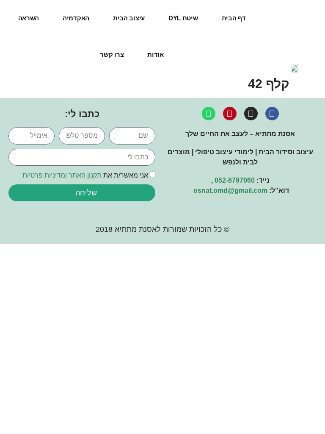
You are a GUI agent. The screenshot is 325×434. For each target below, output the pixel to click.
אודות (155, 54)
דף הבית (234, 18)
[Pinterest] (230, 113)
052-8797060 (235, 180)
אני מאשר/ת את (85, 175)
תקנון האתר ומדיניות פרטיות (62, 175)
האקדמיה (76, 18)
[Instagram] (251, 113)
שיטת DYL (183, 18)
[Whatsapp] (208, 113)
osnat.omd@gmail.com (230, 190)
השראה (28, 18)
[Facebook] (272, 113)
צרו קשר (112, 54)
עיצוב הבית (129, 18)
